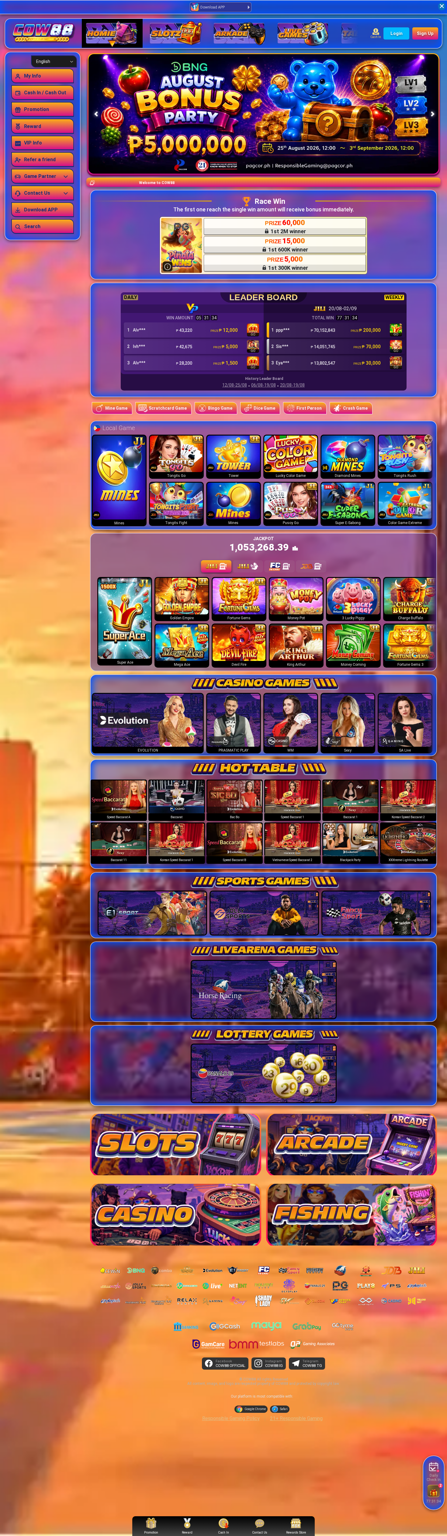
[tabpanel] (264, 622)
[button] (432, 114)
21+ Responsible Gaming (296, 1418)
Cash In (375, 37)
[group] (119, 800)
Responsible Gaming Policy (231, 1418)
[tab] (216, 566)
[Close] (441, 6)
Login (396, 33)
